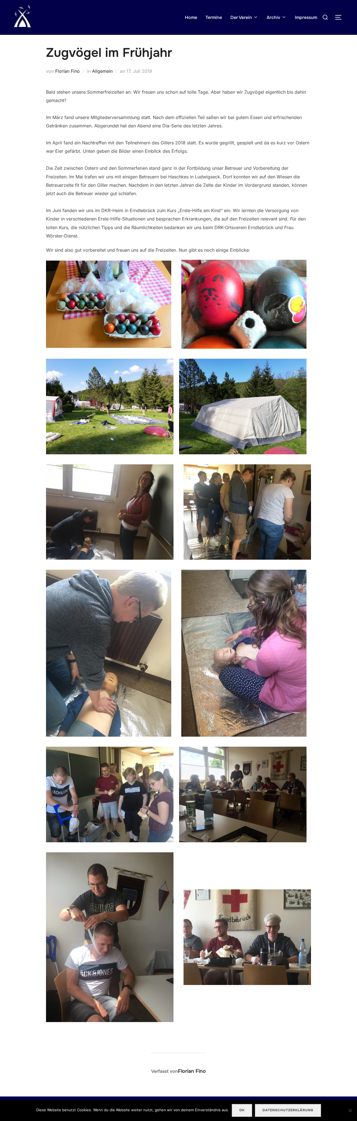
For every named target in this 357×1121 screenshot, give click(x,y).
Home (191, 17)
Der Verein (241, 17)
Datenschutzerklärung (287, 1110)
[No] (350, 1110)
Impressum (306, 17)
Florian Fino (67, 71)
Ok (242, 1110)
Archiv (273, 17)
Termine (214, 17)
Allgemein (102, 71)
